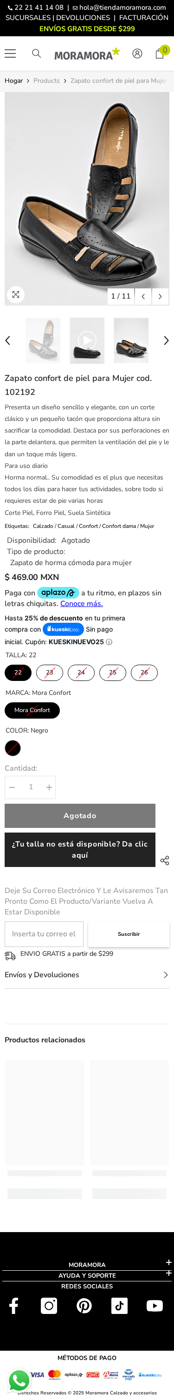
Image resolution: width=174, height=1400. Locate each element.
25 (112, 672)
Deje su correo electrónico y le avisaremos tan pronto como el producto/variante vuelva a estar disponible (86, 901)
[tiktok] (119, 1306)
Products (46, 80)
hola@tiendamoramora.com (122, 7)
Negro (13, 748)
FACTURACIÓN (143, 17)
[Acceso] (137, 53)
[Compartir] (162, 860)
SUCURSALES (28, 17)
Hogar (14, 80)
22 (18, 672)
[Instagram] (49, 1306)
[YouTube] (155, 1306)
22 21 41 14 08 (39, 7)
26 (144, 672)
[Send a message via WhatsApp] (19, 1380)
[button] (143, 296)
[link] (44, 1173)
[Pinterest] (84, 1306)
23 (49, 672)
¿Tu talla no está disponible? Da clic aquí (80, 849)
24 (81, 672)
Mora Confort (32, 710)
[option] (87, 199)
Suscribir (129, 934)
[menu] (10, 53)
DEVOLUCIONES (83, 17)
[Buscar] (36, 53)
